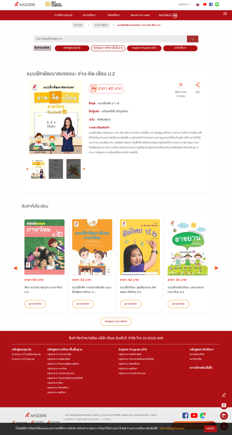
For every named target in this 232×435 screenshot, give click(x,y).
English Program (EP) (144, 48)
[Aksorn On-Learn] (224, 405)
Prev (27, 169)
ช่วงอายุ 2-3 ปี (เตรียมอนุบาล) (26, 355)
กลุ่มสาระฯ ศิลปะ (55, 383)
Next (84, 169)
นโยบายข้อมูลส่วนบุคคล (171, 429)
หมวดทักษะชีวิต (197, 355)
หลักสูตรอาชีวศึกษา (202, 350)
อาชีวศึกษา (180, 48)
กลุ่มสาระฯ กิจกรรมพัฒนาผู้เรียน (63, 364)
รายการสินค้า (101, 25)
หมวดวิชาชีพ (196, 359)
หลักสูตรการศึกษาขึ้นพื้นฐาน (64, 350)
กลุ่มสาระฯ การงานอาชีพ (59, 355)
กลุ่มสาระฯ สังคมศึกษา (58, 388)
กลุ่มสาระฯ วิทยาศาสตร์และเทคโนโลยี (65, 378)
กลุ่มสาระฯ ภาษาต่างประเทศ (60, 374)
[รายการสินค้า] (224, 416)
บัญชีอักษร (183, 5)
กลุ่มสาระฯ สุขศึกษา (56, 393)
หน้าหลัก (78, 25)
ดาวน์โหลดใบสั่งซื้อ (201, 368)
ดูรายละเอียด (35, 304)
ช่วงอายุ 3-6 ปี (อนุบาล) (23, 359)
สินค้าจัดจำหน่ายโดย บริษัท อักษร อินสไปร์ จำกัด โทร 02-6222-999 (116, 338)
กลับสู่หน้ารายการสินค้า (116, 322)
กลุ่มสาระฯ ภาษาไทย (57, 369)
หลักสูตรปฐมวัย (21, 350)
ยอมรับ (210, 429)
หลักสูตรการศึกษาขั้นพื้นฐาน (108, 48)
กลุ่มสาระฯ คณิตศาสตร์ (58, 359)
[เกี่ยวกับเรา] (224, 395)
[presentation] (15, 268)
